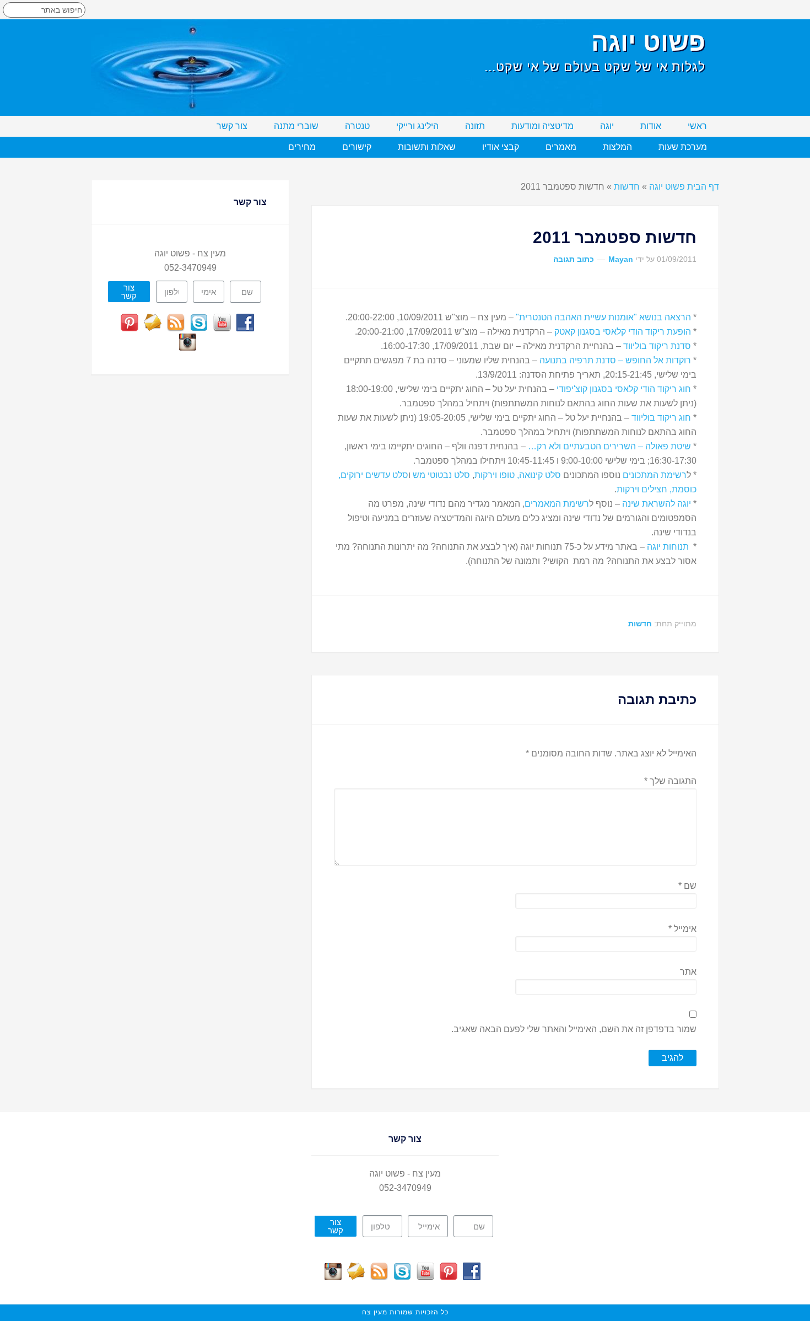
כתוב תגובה (573, 259)
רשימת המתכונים (655, 475)
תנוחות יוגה (669, 546)
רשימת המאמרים (557, 503)
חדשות (627, 186)
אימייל (682, 928)
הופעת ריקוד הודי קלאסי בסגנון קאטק (622, 331)
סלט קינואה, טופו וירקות (517, 475)
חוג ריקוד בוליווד (661, 417)
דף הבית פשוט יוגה (684, 186)
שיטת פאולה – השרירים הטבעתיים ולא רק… (609, 446)
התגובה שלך (670, 781)
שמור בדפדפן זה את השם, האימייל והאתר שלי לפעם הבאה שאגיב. (573, 1029)
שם (687, 885)
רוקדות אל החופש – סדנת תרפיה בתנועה (615, 360)
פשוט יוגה (648, 42)
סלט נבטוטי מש (441, 475)
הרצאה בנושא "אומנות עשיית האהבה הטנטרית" (602, 317)
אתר (688, 971)
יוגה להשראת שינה (656, 503)
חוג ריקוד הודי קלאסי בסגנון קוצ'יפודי (624, 389)
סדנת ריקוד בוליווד (657, 346)
